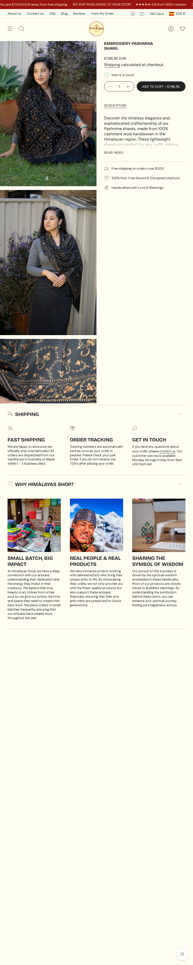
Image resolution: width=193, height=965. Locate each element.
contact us (167, 451)
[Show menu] (10, 28)
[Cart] (182, 28)
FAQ (53, 13)
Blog (64, 13)
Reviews (79, 13)
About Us (15, 13)
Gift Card (157, 14)
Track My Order (102, 13)
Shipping (112, 64)
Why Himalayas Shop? (44, 484)
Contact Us (35, 13)
